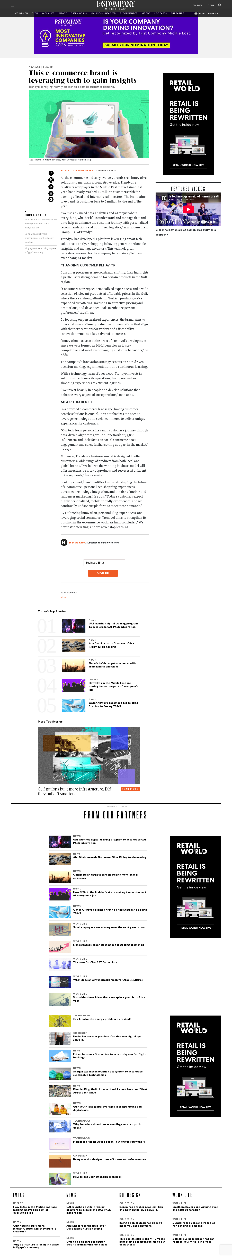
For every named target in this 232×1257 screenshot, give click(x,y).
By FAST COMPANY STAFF (77, 171)
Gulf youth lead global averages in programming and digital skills (107, 1109)
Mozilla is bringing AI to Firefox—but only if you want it (109, 1142)
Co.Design (21, 14)
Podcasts (160, 14)
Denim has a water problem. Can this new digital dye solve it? (107, 1039)
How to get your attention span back (97, 1177)
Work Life (48, 14)
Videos (146, 14)
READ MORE (130, 789)
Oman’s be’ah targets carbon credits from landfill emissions (105, 877)
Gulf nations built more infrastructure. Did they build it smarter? (39, 238)
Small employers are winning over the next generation (109, 927)
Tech (35, 14)
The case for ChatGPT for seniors (95, 962)
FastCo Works (207, 14)
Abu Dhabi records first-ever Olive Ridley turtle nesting (109, 857)
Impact (62, 14)
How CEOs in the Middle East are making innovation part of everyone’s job (41, 224)
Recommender (129, 14)
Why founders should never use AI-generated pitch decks (106, 1126)
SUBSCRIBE (177, 14)
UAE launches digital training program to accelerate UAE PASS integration (109, 842)
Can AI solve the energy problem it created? (102, 1019)
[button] (38, 800)
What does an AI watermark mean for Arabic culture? (108, 980)
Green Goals (79, 14)
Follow (197, 6)
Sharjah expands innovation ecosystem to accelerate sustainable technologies (108, 1074)
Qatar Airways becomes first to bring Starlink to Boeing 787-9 (110, 912)
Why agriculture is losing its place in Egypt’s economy (76, 791)
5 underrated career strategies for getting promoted (108, 945)
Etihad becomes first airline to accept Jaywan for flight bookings (109, 1056)
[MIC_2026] (116, 33)
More (63, 598)
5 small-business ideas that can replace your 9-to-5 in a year (109, 999)
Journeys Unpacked (103, 14)
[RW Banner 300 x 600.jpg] (188, 124)
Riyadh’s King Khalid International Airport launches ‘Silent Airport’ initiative (110, 1091)
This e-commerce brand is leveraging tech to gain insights (83, 76)
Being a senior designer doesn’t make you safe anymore (109, 1159)
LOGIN (210, 6)
